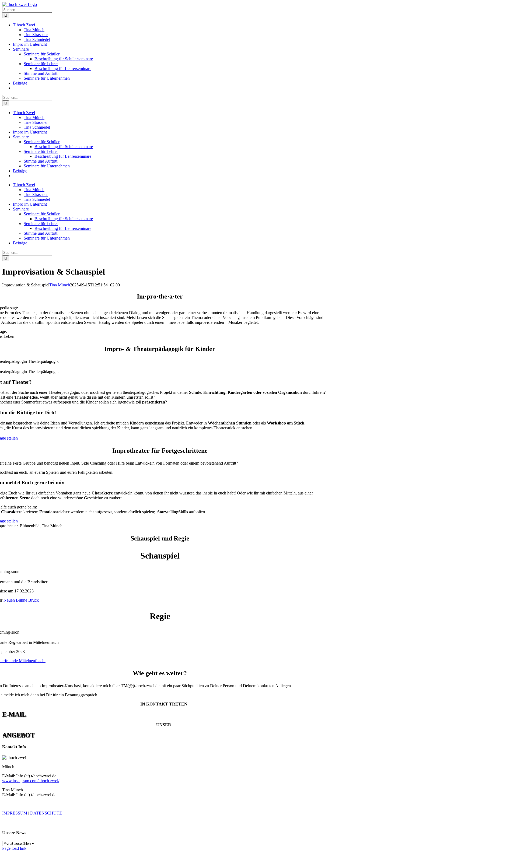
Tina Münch (59, 285)
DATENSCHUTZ (46, 813)
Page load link (14, 848)
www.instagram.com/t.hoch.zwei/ (30, 780)
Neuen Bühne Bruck (21, 600)
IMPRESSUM (14, 813)
